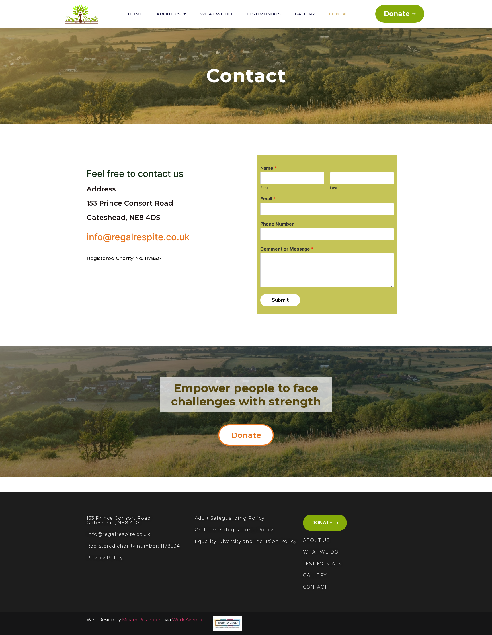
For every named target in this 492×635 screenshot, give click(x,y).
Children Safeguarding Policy (234, 529)
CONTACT (315, 587)
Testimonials (263, 14)
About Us (169, 14)
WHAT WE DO (321, 552)
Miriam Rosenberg (143, 619)
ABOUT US (316, 540)
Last (333, 187)
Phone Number (277, 224)
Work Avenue (188, 619)
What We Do (216, 14)
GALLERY (315, 575)
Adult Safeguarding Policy (229, 518)
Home (135, 14)
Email (268, 199)
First (264, 187)
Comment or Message (286, 249)
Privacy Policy (105, 557)
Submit (280, 300)
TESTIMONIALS (322, 563)
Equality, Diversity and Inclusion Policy (245, 541)
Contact (340, 14)
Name (268, 168)
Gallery (305, 14)
